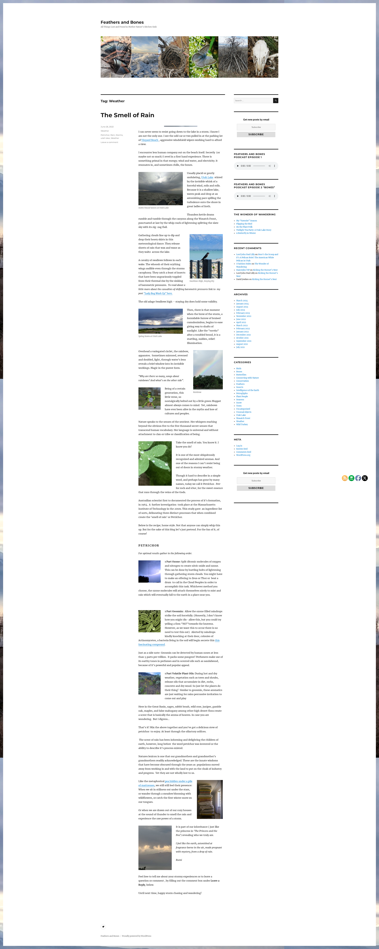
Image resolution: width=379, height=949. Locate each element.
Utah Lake (207, 177)
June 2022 (241, 319)
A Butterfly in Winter (246, 233)
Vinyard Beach (150, 140)
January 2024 (242, 303)
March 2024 (242, 300)
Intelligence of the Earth (247, 390)
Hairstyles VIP (243, 270)
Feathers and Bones (122, 22)
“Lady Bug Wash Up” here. (158, 293)
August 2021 (242, 344)
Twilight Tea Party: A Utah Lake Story (253, 230)
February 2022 (243, 328)
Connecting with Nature (247, 378)
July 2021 (240, 347)
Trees (239, 406)
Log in (239, 446)
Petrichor (105, 135)
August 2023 (242, 307)
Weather (105, 131)
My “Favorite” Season (246, 220)
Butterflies (241, 375)
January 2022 (242, 331)
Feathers (240, 384)
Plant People (242, 396)
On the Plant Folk (244, 227)
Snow (239, 402)
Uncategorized (243, 409)
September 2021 (243, 341)
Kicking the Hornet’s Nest (265, 270)
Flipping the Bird (244, 224)
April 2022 (241, 322)
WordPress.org (243, 455)
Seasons (240, 399)
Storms (119, 135)
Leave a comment (109, 142)
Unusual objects (243, 412)
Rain (112, 135)
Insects (239, 387)
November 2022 (243, 316)
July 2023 (240, 310)
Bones (239, 371)
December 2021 (243, 335)
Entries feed (242, 449)
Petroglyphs (242, 393)
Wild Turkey (242, 424)
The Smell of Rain (127, 115)
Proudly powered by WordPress (136, 936)
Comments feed (243, 452)
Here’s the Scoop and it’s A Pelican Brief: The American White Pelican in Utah (257, 257)
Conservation (242, 381)
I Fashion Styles (243, 264)
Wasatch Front (243, 418)
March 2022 (242, 325)
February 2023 (243, 313)
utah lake (105, 138)
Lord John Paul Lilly (245, 254)
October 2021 (242, 338)
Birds (238, 368)
